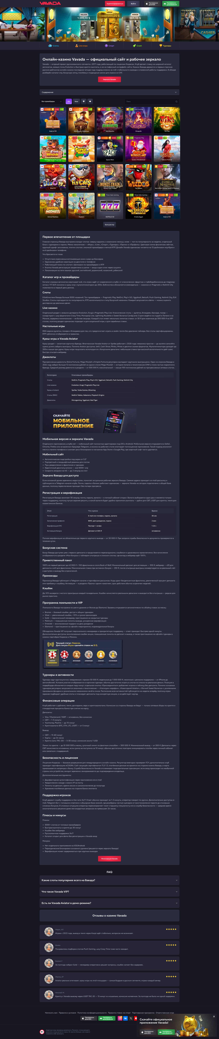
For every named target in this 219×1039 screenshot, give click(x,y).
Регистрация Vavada (109, 859)
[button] (2, 24)
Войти (133, 4)
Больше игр (109, 225)
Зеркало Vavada (109, 79)
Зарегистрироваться (115, 4)
